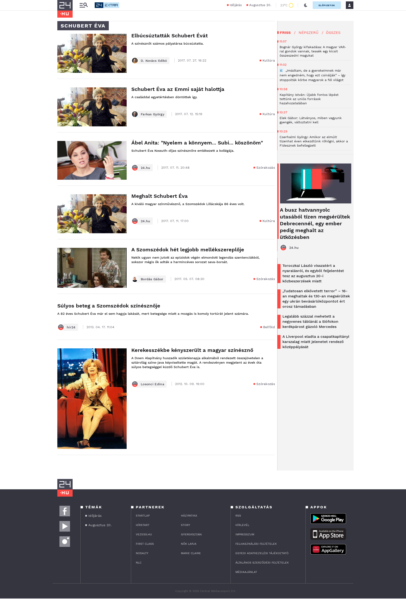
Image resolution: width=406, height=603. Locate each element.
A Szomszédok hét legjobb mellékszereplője (187, 250)
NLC (138, 562)
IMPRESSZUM (244, 534)
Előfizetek (327, 5)
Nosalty (142, 553)
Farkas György (152, 114)
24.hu (145, 168)
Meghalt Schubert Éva (159, 196)
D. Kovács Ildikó (154, 60)
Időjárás (236, 5)
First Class (145, 543)
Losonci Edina (152, 384)
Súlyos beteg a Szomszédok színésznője (108, 306)
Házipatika (189, 515)
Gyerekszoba (191, 534)
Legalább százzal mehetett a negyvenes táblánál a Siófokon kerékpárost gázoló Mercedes (310, 321)
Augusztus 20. (260, 5)
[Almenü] (83, 5)
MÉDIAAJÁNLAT (246, 572)
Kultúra (268, 60)
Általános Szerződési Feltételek (262, 562)
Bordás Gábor (152, 279)
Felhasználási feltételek (256, 543)
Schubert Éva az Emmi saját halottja (177, 89)
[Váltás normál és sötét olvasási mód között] (305, 5)
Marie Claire (191, 553)
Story (185, 525)
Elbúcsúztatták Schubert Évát (169, 36)
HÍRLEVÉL (242, 525)
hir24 (71, 327)
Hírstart (142, 525)
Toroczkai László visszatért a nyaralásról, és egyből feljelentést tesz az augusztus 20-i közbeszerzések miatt (313, 273)
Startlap (143, 515)
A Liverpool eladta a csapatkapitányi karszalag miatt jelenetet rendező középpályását (315, 341)
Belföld (269, 327)
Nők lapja (188, 543)
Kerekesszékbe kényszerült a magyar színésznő (192, 350)
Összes (333, 32)
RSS (238, 515)
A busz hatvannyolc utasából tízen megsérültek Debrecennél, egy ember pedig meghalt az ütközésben (315, 223)
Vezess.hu (144, 534)
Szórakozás (265, 167)
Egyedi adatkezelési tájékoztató (262, 553)
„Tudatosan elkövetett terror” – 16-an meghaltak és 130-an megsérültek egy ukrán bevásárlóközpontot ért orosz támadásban (316, 299)
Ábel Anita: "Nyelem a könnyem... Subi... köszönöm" (197, 143)
